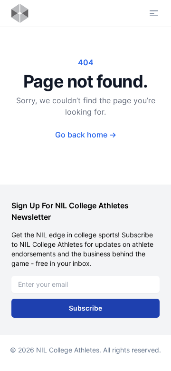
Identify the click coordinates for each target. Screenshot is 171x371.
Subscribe (85, 308)
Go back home (85, 134)
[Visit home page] (19, 13)
